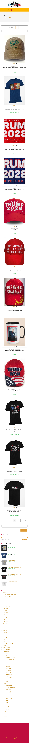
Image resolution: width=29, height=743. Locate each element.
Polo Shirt (6, 608)
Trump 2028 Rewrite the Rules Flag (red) (14, 149)
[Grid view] (16, 27)
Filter (25, 539)
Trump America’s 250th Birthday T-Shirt (14, 109)
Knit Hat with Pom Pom (8, 643)
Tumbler (7, 708)
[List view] (20, 27)
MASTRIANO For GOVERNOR (10, 594)
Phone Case (8, 668)
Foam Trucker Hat (7, 637)
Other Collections (6, 649)
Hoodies (5, 603)
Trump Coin (8, 679)
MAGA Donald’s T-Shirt (14, 511)
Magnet (7, 662)
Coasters (7, 696)
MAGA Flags (8, 689)
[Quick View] (14, 63)
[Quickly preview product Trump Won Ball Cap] (27, 360)
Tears (9, 706)
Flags (14, 148)
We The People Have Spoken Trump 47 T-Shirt (14, 431)
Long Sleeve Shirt (7, 606)
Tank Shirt (6, 621)
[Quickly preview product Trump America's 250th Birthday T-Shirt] (27, 79)
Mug (14, 349)
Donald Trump (6, 623)
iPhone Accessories (10, 659)
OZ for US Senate (7, 596)
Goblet (7, 700)
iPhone (9, 670)
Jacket (5, 604)
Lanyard (7, 661)
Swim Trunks (6, 617)
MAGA (10, 17)
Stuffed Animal (9, 674)
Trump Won (18, 389)
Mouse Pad (8, 664)
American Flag (9, 685)
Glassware (11, 349)
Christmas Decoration (10, 657)
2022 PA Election (6, 592)
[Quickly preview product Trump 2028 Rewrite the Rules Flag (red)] (27, 119)
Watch (7, 681)
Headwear (16, 66)
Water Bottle (8, 709)
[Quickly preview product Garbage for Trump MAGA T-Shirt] (27, 441)
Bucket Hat (6, 636)
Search (24, 530)
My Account (23, 737)
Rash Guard (6, 612)
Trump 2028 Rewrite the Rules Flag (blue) (14, 189)
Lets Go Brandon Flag (10, 687)
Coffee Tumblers (9, 698)
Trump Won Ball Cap (14, 390)
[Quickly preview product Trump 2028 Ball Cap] (27, 199)
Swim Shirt (6, 616)
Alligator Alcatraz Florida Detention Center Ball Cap (14, 68)
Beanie (5, 634)
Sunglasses (8, 676)
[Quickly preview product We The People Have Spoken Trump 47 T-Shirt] (27, 400)
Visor (5, 645)
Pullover (5, 610)
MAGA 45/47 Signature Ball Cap (14, 310)
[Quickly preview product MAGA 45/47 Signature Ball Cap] (27, 280)
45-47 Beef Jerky (6, 598)
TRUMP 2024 (17, 107)
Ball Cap (12, 66)
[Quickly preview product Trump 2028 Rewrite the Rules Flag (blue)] (27, 159)
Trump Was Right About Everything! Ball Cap (14, 270)
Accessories (6, 651)
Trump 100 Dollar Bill (10, 677)
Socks (5, 614)
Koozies (7, 702)
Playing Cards (8, 672)
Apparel (10, 107)
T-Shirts (13, 107)
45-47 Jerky (4, 737)
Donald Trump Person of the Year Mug (14, 350)
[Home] (1, 17)
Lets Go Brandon (6, 647)
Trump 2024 (8, 692)
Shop (16, 737)
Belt (6, 655)
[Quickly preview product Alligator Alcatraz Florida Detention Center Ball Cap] (27, 37)
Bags (7, 653)
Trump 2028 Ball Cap (14, 229)
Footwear (5, 625)
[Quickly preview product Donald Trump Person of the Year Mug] (27, 320)
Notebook (8, 666)
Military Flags (8, 691)
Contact (14, 738)
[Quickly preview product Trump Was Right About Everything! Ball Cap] (27, 239)
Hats (4, 641)
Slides (5, 628)
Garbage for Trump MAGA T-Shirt (14, 471)
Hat (4, 639)
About (19, 737)
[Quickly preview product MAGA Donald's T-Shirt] (27, 481)
